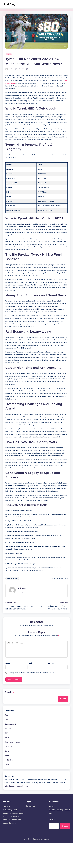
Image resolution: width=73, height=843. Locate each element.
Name (8, 663)
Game (7, 733)
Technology (9, 760)
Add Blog (9, 4)
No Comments (32, 69)
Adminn (22, 588)
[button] (22, 593)
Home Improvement (12, 742)
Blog (6, 715)
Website (51, 663)
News (7, 751)
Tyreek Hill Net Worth (12, 578)
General (8, 737)
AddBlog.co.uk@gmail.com (16, 786)
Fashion (8, 728)
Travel (7, 764)
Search (8, 692)
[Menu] (69, 4)
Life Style (8, 746)
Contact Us (30, 806)
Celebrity (8, 719)
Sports (9, 54)
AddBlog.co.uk (11, 810)
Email (31, 663)
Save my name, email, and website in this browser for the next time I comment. (32, 672)
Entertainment (10, 724)
